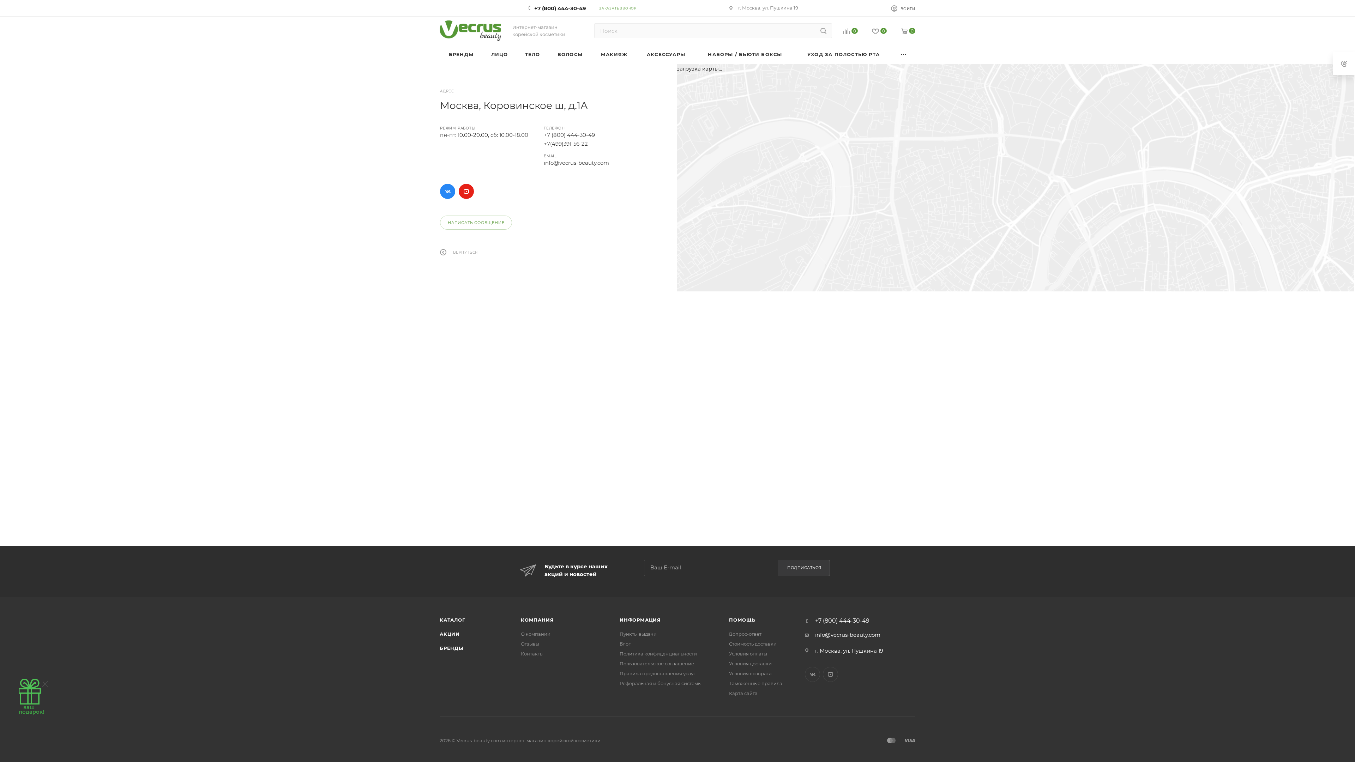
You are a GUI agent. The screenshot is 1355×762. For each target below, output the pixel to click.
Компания (537, 620)
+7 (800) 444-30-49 (560, 8)
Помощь (742, 620)
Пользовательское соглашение (657, 663)
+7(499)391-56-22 (566, 143)
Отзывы (530, 644)
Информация (640, 620)
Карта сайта (743, 693)
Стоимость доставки (753, 644)
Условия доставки (750, 663)
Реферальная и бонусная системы (660, 683)
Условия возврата (750, 673)
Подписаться (804, 567)
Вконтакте (447, 191)
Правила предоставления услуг (657, 673)
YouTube (466, 191)
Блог (625, 644)
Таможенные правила (755, 683)
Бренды (452, 648)
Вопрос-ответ (745, 634)
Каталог (452, 620)
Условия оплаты (748, 654)
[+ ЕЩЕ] (903, 54)
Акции (450, 634)
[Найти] (823, 30)
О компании (535, 634)
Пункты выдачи (638, 634)
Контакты (532, 654)
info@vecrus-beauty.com (576, 162)
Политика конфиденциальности (658, 654)
